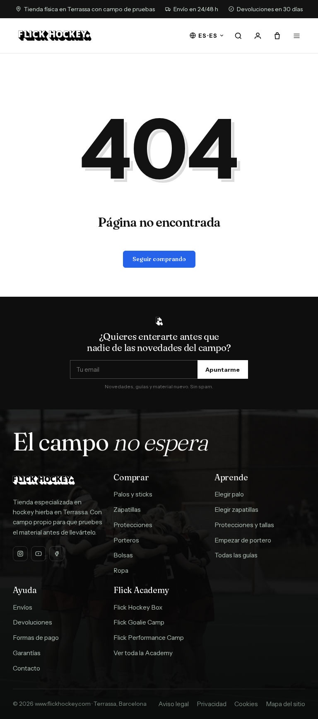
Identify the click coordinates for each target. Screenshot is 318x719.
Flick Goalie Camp (138, 622)
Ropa (120, 570)
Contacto (26, 668)
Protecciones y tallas (244, 525)
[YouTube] (38, 553)
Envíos (22, 607)
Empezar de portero (242, 540)
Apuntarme (222, 369)
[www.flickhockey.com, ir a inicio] (55, 35)
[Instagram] (20, 553)
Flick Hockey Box (137, 607)
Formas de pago (36, 638)
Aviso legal (173, 704)
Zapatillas (127, 509)
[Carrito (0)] (277, 35)
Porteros (126, 540)
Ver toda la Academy (143, 653)
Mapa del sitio (285, 704)
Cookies (246, 704)
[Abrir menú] (296, 35)
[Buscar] (238, 35)
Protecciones (132, 525)
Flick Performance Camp (148, 638)
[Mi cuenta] (258, 35)
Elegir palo (229, 494)
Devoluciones (32, 622)
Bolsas (123, 555)
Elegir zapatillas (236, 509)
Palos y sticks (132, 494)
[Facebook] (56, 553)
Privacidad (211, 704)
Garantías (27, 653)
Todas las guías (236, 555)
